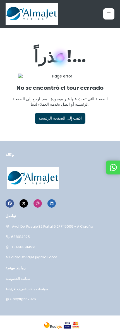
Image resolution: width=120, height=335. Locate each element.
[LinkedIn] (51, 203)
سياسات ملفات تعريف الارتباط (27, 289)
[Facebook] (10, 203)
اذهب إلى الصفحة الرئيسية (60, 118)
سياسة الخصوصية (18, 278)
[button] (108, 14)
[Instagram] (37, 203)
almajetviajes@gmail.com (34, 257)
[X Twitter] (24, 203)
